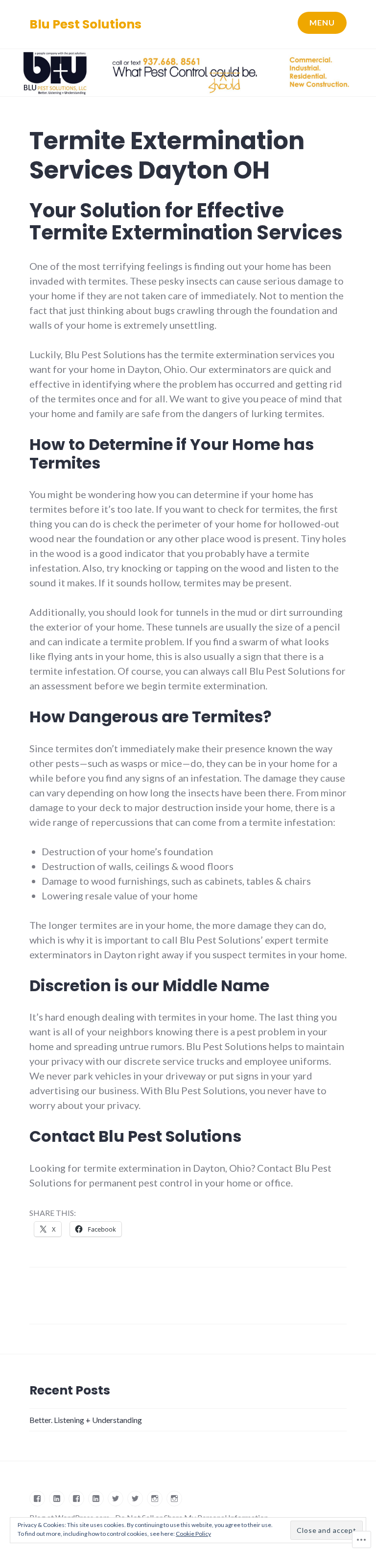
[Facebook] (37, 1498)
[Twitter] (115, 1498)
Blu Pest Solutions (85, 24)
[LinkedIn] (57, 1498)
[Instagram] (155, 1498)
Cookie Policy (193, 1533)
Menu (322, 22)
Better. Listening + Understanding (85, 1419)
